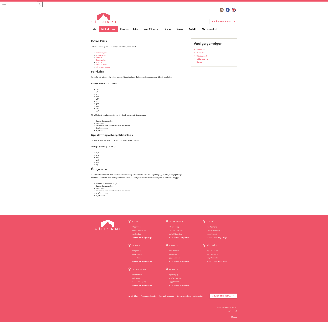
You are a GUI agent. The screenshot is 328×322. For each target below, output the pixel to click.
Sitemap (234, 316)
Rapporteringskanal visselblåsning (190, 296)
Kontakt (193, 29)
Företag (167, 29)
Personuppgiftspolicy (148, 296)
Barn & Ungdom (151, 29)
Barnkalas (200, 52)
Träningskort (201, 55)
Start (95, 29)
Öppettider (200, 49)
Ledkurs (99, 57)
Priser (136, 29)
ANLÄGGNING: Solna (221, 21)
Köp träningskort (209, 29)
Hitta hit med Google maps (142, 237)
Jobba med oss (202, 58)
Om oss (179, 29)
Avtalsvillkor (133, 296)
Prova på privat (101, 64)
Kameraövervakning (166, 296)
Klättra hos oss (108, 29)
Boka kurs (124, 29)
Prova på (99, 62)
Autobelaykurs (101, 52)
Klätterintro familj (103, 67)
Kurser (199, 61)
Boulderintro (101, 60)
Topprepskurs (101, 55)
